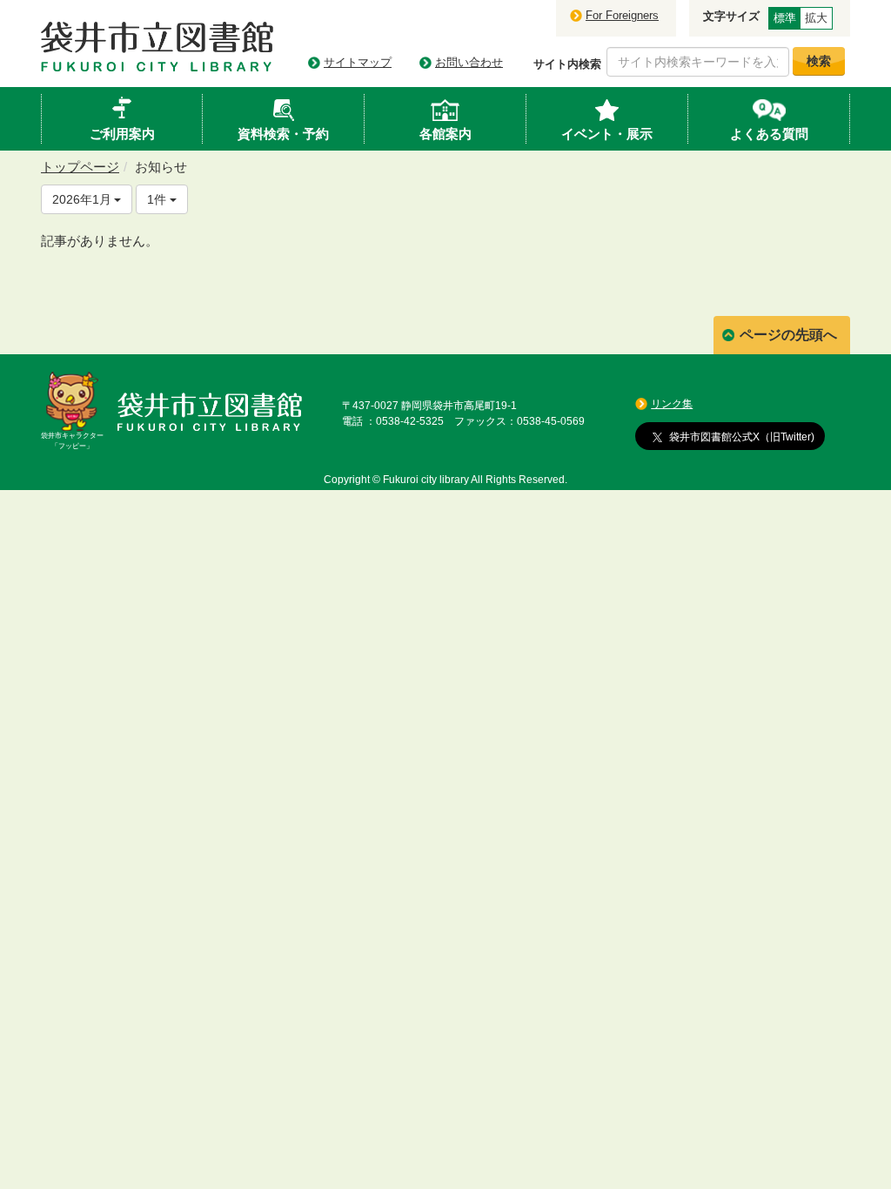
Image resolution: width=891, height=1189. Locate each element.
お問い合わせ (469, 62)
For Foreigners (622, 15)
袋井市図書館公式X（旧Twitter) (741, 437)
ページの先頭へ (788, 334)
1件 (158, 199)
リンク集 (672, 404)
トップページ (80, 166)
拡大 (816, 17)
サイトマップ (358, 62)
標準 (785, 17)
